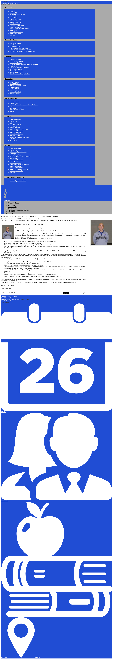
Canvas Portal (12, 211)
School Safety (13, 30)
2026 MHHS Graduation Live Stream (18, 210)
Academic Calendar (13, 203)
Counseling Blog (14, 87)
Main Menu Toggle (6, 4)
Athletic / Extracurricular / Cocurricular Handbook (24, 105)
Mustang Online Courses (16, 71)
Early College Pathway (16, 69)
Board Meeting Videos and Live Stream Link (22, 51)
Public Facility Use (15, 24)
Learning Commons (15, 132)
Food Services (13, 16)
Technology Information (16, 171)
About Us (12, 11)
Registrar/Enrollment (15, 27)
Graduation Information (16, 131)
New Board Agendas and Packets (19, 48)
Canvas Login (13, 126)
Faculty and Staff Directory (17, 14)
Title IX (12, 111)
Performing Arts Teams (16, 108)
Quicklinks (7, 200)
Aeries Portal (11, 205)
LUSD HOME (12, 202)
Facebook (5, 190)
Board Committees (15, 46)
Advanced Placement (15, 59)
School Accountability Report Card (19, 28)
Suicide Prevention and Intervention (19, 137)
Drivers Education (15, 127)
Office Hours (13, 20)
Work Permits (13, 140)
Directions (37, 657)
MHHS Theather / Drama (17, 109)
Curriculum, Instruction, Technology (20, 67)
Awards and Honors (15, 124)
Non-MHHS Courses (15, 84)
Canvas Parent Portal (15, 155)
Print (85, 293)
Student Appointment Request (18, 85)
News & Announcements (8, 216)
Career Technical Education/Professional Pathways (24, 64)
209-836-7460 (25, 299)
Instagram (5, 193)
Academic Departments (16, 61)
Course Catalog (14, 66)
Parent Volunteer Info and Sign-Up (19, 164)
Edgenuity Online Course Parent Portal (20, 156)
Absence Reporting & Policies (18, 181)
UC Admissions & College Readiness (20, 74)
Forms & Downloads (15, 92)
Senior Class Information (16, 134)
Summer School (14, 72)
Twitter (5, 195)
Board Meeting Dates (15, 43)
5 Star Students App (15, 119)
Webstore (10, 213)
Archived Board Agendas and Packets (20, 49)
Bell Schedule (13, 13)
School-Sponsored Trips (16, 167)
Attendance (13, 153)
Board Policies (14, 45)
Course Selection (14, 88)
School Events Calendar (16, 32)
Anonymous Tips (12, 207)
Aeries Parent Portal (15, 148)
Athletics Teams (14, 103)
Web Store (12, 35)
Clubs (11, 106)
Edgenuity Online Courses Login (19, 129)
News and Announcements (17, 25)
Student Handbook (15, 135)
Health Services (14, 17)
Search (5, 197)
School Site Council (15, 33)
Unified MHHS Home (16, 19)
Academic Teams (14, 102)
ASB (11, 123)
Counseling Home (15, 82)
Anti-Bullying (13, 121)
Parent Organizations (15, 22)
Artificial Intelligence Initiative (18, 152)
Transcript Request (15, 93)
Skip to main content (6, 1)
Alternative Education (16, 63)
